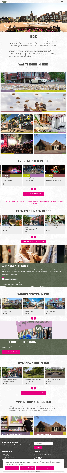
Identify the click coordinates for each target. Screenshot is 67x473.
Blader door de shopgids (11, 352)
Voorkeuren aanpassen (45, 468)
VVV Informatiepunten (8, 457)
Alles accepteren (12, 468)
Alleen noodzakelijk (27, 468)
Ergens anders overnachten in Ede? (33, 393)
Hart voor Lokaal (17, 284)
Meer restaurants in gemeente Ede (33, 241)
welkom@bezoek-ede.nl (44, 454)
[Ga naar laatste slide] (32, 189)
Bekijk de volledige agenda (33, 193)
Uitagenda (5, 454)
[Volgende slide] (35, 189)
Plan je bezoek (6, 455)
